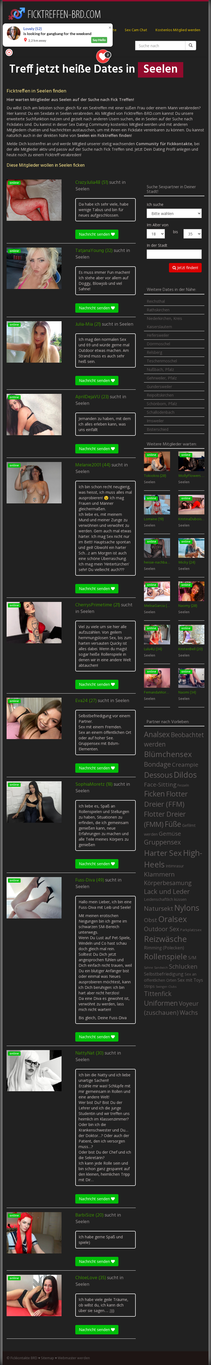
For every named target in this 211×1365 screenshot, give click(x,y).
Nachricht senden (95, 234)
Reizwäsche (165, 938)
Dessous (158, 775)
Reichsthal (156, 301)
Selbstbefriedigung (164, 974)
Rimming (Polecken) (164, 948)
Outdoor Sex (161, 929)
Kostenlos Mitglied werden (178, 30)
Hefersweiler (158, 335)
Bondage (157, 764)
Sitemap (47, 1358)
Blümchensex (168, 754)
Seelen (82, 189)
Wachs (189, 1012)
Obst (150, 920)
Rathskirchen (158, 309)
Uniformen (161, 1003)
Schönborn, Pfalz (162, 403)
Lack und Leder (167, 891)
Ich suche (155, 204)
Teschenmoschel (162, 360)
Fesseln (183, 785)
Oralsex (172, 919)
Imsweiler (155, 420)
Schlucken (183, 966)
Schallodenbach (160, 412)
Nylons (186, 907)
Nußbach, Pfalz (160, 369)
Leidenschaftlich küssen (165, 899)
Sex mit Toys (190, 980)
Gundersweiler (159, 386)
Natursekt (158, 908)
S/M (192, 957)
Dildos (185, 774)
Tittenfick (157, 993)
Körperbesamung (167, 883)
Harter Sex (163, 853)
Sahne (148, 967)
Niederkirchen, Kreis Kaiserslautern (164, 322)
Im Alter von (157, 224)
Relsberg (154, 352)
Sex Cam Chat (136, 30)
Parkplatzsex (191, 929)
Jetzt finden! (187, 267)
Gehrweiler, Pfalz (162, 378)
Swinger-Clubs (166, 986)
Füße (173, 824)
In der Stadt (157, 245)
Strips (149, 986)
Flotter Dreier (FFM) (166, 799)
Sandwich (161, 968)
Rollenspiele (165, 956)
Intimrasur (175, 866)
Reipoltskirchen (160, 395)
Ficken (154, 794)
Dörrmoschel (158, 343)
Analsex (157, 734)
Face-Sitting (160, 784)
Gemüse (170, 833)
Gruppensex (162, 842)
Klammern (159, 874)
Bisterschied (157, 429)
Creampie (185, 764)
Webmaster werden (74, 1358)
